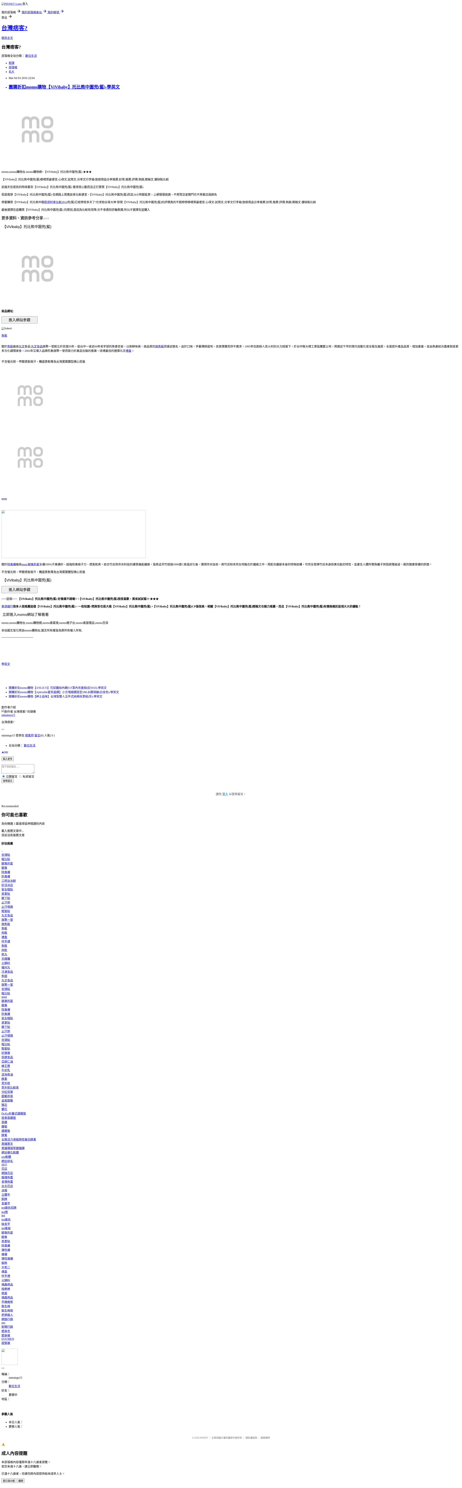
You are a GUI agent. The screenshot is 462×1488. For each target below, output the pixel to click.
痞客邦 (29, 735)
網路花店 (7, 1173)
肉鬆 (4, 932)
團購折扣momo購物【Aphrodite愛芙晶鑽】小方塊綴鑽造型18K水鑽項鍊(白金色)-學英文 (64, 692)
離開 (20, 1481)
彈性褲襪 (7, 1258)
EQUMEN (7, 1338)
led (3, 1215)
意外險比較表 (10, 1087)
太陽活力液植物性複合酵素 (18, 1139)
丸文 (22, 346)
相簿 (11, 63)
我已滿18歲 (9, 1481)
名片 (11, 71)
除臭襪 (11, 564)
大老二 (5, 1267)
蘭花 (4, 1109)
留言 (37, 735)
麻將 (4, 1262)
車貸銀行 (7, 606)
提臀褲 (5, 1343)
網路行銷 (7, 1319)
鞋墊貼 (5, 911)
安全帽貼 (7, 889)
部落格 (13, 67)
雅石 (4, 1104)
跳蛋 (4, 1293)
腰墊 (4, 1126)
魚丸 (4, 954)
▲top (4, 751)
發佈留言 (7, 781)
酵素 (4, 1078)
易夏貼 (5, 893)
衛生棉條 (7, 1310)
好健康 (5, 1052)
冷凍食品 (7, 971)
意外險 (5, 1083)
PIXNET (204, 1437)
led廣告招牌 (8, 1207)
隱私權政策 (251, 1437)
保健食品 (7, 1057)
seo (3, 1322)
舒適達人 (7, 1314)
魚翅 (4, 976)
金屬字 (5, 1203)
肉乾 (4, 950)
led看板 (6, 1228)
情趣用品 (7, 1284)
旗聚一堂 (7, 919)
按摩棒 (5, 1288)
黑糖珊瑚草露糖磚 (13, 1148)
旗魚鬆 (159, 346)
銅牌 (4, 1199)
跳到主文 (7, 38)
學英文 (5, 664)
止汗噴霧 (7, 906)
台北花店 (7, 1186)
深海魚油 (7, 1074)
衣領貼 (5, 854)
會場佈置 (7, 1181)
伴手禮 (5, 941)
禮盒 (128, 350)
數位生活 (31, 55)
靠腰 (4, 1122)
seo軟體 (6, 1156)
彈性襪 (5, 1249)
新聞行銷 (7, 1326)
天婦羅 (5, 958)
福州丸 (5, 967)
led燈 (4, 1212)
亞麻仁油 (7, 1061)
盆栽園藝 (7, 1100)
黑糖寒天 (7, 1143)
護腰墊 (5, 1130)
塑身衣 (5, 1331)
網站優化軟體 (10, 1152)
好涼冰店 (7, 885)
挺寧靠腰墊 (8, 1117)
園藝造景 (7, 1096)
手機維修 (7, 1301)
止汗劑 (5, 902)
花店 (4, 1168)
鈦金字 (5, 1224)
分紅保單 (7, 1091)
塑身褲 (5, 1335)
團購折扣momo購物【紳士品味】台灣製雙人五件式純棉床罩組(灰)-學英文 (55, 696)
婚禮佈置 (7, 1177)
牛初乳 (5, 1070)
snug (4, 498)
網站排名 (7, 1161)
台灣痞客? (14, 28)
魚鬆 (4, 335)
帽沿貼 (5, 859)
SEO (4, 1164)
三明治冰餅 (8, 880)
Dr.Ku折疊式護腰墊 (13, 1113)
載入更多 (7, 759)
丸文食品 (37, 346)
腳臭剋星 (33, 564)
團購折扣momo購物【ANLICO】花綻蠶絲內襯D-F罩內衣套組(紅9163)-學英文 (58, 687)
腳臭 (4, 867)
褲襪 (4, 1254)
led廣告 (6, 1219)
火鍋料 (5, 963)
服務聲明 (265, 1437)
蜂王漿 (5, 1065)
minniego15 (8, 715)
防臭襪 (5, 876)
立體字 (5, 1194)
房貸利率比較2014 (55, 202)
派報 (4, 1190)
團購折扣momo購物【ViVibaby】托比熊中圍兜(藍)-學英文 (64, 87)
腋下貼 (5, 898)
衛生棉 (5, 1306)
